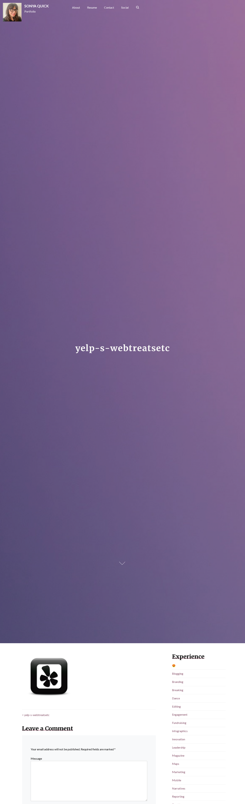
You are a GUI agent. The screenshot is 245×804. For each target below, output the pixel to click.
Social (125, 7)
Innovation (178, 739)
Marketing (178, 772)
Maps (175, 763)
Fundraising (179, 722)
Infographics (180, 731)
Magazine (178, 755)
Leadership (178, 747)
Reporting (178, 796)
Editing (176, 706)
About (76, 7)
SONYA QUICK (36, 6)
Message (36, 758)
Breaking (177, 690)
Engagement (179, 714)
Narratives (178, 788)
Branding (177, 681)
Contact (109, 7)
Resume (92, 7)
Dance (176, 698)
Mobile (176, 780)
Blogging (177, 673)
